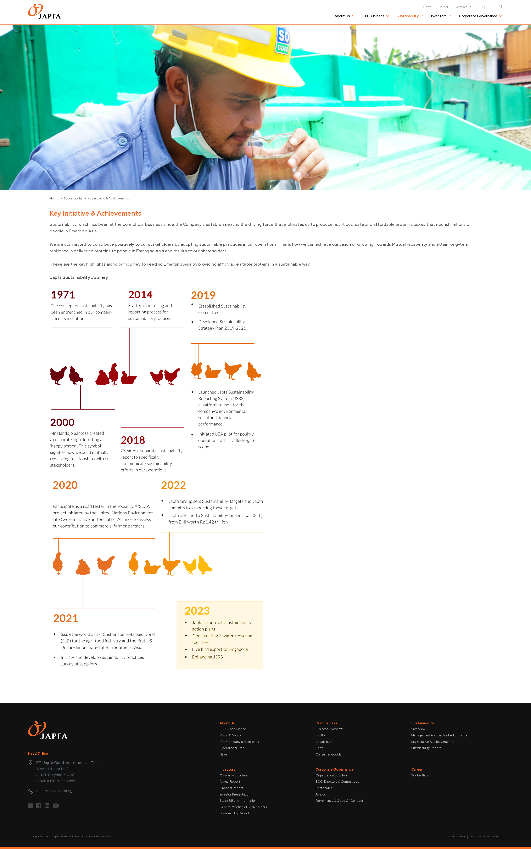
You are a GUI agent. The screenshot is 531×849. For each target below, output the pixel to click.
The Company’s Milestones (239, 742)
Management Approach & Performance (439, 735)
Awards (320, 794)
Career (443, 7)
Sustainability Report (426, 748)
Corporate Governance (478, 16)
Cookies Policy (457, 836)
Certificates (323, 788)
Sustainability (408, 16)
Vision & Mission (231, 735)
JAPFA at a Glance (233, 729)
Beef (319, 748)
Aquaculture (323, 742)
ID (489, 7)
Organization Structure (331, 775)
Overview (418, 729)
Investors (439, 16)
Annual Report (230, 782)
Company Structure (233, 775)
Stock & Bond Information (238, 801)
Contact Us (463, 7)
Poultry (320, 735)
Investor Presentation (235, 794)
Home (54, 198)
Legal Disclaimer (479, 836)
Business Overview (329, 729)
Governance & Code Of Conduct (339, 801)
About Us (342, 16)
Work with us (420, 775)
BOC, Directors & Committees (337, 782)
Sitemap (498, 836)
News (427, 7)
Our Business (373, 16)
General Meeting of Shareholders (243, 807)
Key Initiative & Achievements (108, 198)
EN (481, 7)
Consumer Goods (328, 754)
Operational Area (232, 748)
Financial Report (231, 788)
